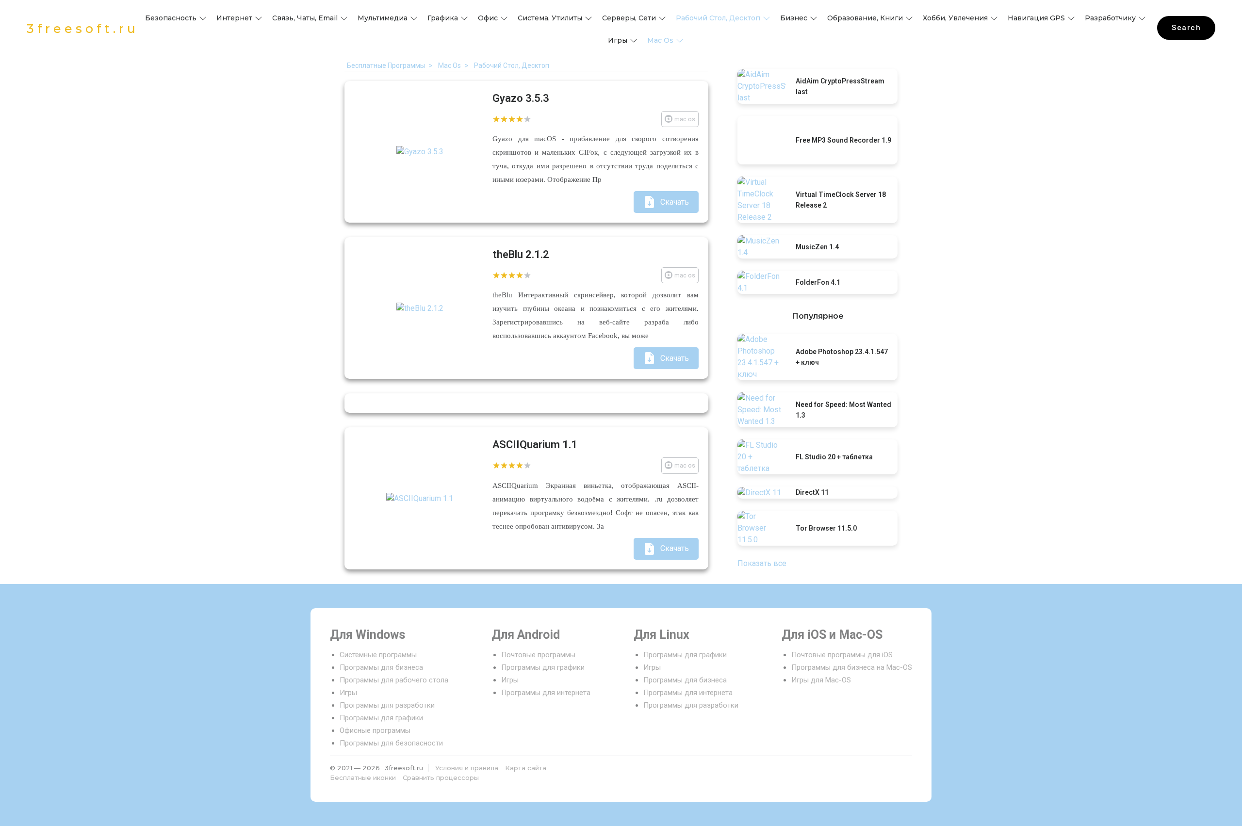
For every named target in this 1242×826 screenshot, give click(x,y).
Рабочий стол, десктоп (718, 18)
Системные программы (378, 654)
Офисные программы (375, 730)
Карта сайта (525, 768)
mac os (660, 40)
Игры (617, 40)
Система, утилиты (550, 18)
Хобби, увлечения (955, 18)
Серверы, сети (629, 18)
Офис (488, 18)
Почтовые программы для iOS (842, 654)
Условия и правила (466, 768)
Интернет (234, 18)
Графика (442, 18)
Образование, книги (865, 18)
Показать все (761, 563)
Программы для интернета (545, 692)
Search (1186, 27)
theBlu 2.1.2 (520, 254)
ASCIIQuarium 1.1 (534, 444)
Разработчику (1110, 18)
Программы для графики (381, 717)
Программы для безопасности (391, 743)
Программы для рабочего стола (394, 680)
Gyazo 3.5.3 (520, 98)
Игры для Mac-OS (821, 680)
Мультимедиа (383, 18)
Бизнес (793, 18)
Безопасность (170, 18)
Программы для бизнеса (381, 667)
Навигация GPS (1036, 18)
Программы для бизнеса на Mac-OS (851, 667)
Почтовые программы (538, 654)
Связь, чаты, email (305, 18)
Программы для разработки (387, 705)
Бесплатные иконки (363, 777)
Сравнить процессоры (441, 777)
